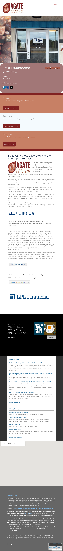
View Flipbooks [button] (9, 130)
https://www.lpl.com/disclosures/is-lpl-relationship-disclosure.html (33, 531)
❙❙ (33, 83)
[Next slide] (61, 52)
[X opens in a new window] (11, 109)
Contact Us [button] (8, 166)
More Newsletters (15, 424)
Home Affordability (15, 451)
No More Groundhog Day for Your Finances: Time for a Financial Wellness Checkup (30, 396)
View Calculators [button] (10, 148)
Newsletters (14, 382)
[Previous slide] (2, 52)
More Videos (11, 359)
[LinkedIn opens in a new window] (4, 109)
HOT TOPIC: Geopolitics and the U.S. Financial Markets (27, 385)
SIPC (31, 535)
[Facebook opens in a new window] (7, 109)
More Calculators (15, 460)
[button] (56, 4)
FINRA (27, 535)
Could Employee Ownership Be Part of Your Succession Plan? (30, 404)
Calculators (14, 431)
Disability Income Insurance (18, 434)
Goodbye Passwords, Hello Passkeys (21, 414)
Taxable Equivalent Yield (17, 439)
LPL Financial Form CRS (14, 517)
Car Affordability (15, 446)
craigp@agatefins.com (9, 105)
